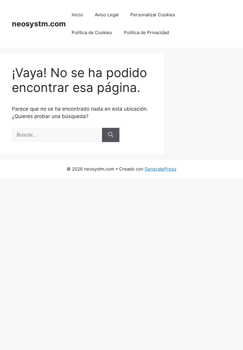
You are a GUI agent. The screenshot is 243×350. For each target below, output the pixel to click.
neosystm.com (39, 23)
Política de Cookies (92, 32)
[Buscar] (110, 135)
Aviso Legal (107, 15)
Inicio (77, 15)
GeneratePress (160, 169)
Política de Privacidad (146, 32)
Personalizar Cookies (152, 15)
